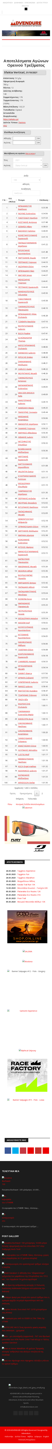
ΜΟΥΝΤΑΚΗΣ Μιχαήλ (27, 373)
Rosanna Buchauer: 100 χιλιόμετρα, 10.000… (21, 1190)
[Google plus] (23, 1150)
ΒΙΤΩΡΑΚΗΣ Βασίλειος (28, 507)
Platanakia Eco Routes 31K (29, 895)
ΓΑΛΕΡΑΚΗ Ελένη (25, 649)
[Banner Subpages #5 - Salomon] (27, 807)
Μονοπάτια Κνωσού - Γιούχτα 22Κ (32, 888)
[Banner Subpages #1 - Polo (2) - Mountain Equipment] (26, 33)
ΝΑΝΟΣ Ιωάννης (25, 686)
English (46, 1436)
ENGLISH (25, 6)
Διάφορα (38, 1436)
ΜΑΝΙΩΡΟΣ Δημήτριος (28, 424)
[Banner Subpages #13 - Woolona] (27, 961)
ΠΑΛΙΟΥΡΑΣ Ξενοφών (27, 412)
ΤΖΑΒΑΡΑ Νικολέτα (26, 321)
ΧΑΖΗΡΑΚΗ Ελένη (26, 266)
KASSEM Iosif (24, 622)
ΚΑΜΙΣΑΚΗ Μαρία (26, 408)
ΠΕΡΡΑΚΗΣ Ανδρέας (27, 498)
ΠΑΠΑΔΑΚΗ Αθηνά (26, 587)
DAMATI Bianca (25, 673)
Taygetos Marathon (26, 877)
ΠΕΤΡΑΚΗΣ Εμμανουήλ (28, 287)
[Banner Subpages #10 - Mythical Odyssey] (27, 1050)
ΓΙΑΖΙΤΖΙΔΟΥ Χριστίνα (27, 218)
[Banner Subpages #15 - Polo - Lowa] (27, 1114)
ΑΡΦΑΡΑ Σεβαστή (26, 677)
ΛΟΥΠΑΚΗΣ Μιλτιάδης (27, 750)
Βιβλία (30, 1436)
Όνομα (21, 200)
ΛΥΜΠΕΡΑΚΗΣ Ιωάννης (28, 682)
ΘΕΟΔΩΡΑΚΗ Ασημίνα (28, 618)
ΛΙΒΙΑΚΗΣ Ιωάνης (25, 437)
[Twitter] (15, 1150)
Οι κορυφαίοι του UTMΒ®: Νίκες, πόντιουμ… (20, 1208)
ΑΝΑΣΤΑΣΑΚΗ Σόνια (27, 746)
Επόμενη (19, 798)
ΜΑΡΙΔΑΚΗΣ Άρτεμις (27, 582)
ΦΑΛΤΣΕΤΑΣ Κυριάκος (27, 691)
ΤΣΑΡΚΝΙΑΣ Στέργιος (27, 695)
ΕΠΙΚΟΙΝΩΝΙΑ (30, 3)
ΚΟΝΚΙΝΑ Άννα (25, 599)
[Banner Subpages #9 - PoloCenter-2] (27, 926)
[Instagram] (46, 1150)
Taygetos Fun (23, 874)
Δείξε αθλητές (26, 179)
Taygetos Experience (26, 871)
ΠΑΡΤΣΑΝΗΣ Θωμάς (27, 258)
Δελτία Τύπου (20, 1436)
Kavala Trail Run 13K (26, 884)
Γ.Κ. (4, 200)
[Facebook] (8, 1150)
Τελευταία (32, 798)
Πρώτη (12, 793)
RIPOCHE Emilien (25, 357)
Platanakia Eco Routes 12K (29, 891)
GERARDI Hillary (25, 226)
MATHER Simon (25, 275)
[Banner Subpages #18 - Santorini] (27, 1025)
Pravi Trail (21, 898)
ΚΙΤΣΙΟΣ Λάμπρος (25, 547)
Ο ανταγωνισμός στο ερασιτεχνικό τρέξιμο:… (20, 1226)
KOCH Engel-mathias (27, 766)
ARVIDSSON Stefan (26, 782)
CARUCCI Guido (25, 369)
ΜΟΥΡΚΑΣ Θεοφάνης (27, 503)
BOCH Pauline (24, 333)
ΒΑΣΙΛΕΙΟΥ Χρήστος (26, 231)
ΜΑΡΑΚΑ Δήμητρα (26, 535)
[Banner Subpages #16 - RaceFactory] (27, 1075)
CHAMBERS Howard (27, 661)
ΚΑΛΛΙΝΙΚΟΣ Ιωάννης (27, 770)
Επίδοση (44, 200)
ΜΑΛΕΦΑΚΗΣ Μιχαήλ (27, 566)
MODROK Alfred (25, 571)
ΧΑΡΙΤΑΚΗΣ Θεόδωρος (28, 531)
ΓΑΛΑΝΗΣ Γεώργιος (26, 428)
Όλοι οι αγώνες (30, 153)
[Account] (26, 9)
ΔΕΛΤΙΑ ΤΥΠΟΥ (42, 3)
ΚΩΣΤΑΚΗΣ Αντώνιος (27, 222)
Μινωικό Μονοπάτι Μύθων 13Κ (31, 901)
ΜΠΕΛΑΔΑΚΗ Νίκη (26, 271)
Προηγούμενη (26, 793)
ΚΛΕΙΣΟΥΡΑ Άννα (25, 719)
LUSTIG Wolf (23, 754)
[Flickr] (26, 1413)
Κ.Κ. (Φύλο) (12, 200)
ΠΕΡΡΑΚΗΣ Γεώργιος (27, 262)
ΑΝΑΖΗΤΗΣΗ (8, 3)
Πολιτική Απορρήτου (26, 1439)
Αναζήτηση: (26, 189)
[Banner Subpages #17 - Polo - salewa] (27, 951)
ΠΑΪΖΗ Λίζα (23, 699)
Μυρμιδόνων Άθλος (26, 881)
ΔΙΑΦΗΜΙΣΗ (18, 3)
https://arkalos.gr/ (11, 119)
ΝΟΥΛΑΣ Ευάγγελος (27, 213)
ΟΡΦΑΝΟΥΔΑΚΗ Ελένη (28, 526)
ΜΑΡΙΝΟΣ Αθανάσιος (27, 433)
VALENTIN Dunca (25, 471)
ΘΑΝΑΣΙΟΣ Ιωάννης (26, 353)
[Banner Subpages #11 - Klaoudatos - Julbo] (27, 834)
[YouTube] (38, 1150)
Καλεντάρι (9, 1436)
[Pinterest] (30, 1150)
